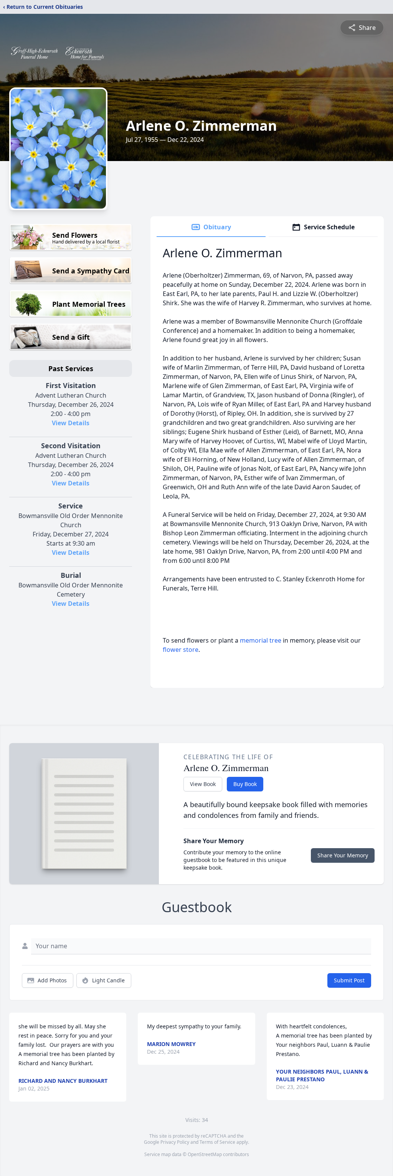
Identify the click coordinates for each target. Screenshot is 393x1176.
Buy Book (245, 784)
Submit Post (349, 980)
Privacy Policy (174, 1142)
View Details (70, 423)
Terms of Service (217, 1142)
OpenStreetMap (205, 1154)
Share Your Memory (342, 855)
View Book (203, 784)
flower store (180, 649)
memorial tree (260, 640)
